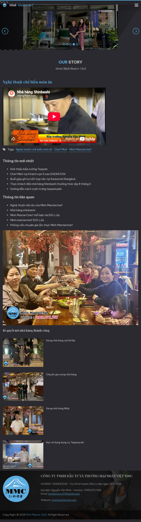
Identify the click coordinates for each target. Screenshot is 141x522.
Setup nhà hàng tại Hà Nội (60, 340)
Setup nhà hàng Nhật (58, 408)
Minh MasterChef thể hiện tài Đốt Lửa (34, 215)
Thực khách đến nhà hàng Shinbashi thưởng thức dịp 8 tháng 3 (50, 184)
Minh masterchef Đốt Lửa (27, 220)
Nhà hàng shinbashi (22, 210)
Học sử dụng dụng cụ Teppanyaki (65, 442)
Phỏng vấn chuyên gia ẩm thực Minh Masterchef (41, 225)
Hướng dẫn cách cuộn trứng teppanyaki (36, 189)
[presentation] (5, 31)
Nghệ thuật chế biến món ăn (34, 149)
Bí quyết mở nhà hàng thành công (26, 330)
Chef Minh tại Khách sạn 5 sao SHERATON (37, 174)
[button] (64, 44)
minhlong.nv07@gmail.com (64, 493)
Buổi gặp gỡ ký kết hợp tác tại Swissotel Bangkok (43, 179)
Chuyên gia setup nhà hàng (61, 374)
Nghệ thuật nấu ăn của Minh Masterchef (36, 205)
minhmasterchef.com (64, 499)
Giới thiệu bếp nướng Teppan (29, 169)
